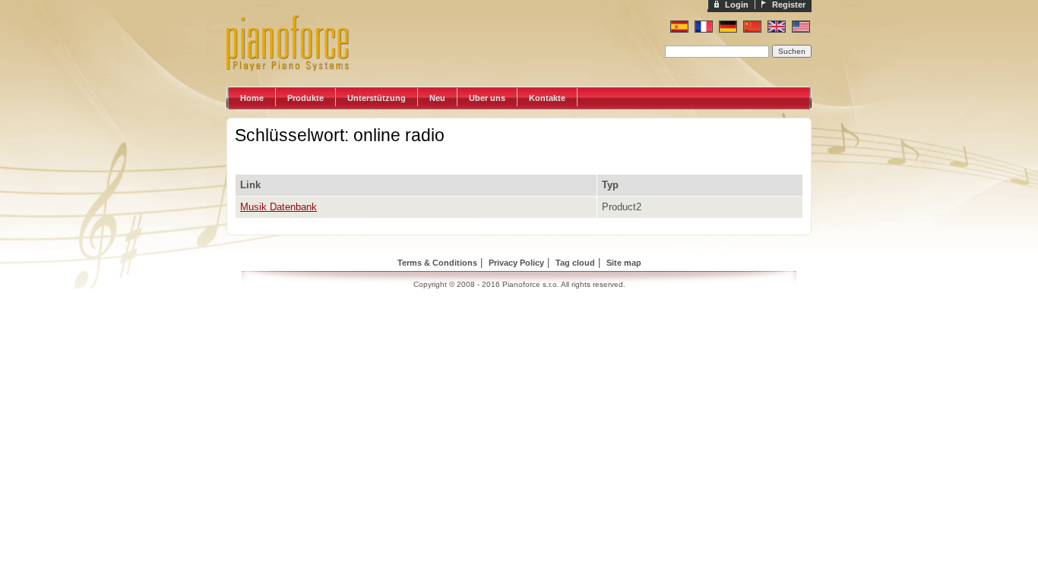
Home (252, 97)
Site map (623, 262)
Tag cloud (575, 262)
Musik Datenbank (278, 207)
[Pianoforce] (302, 83)
